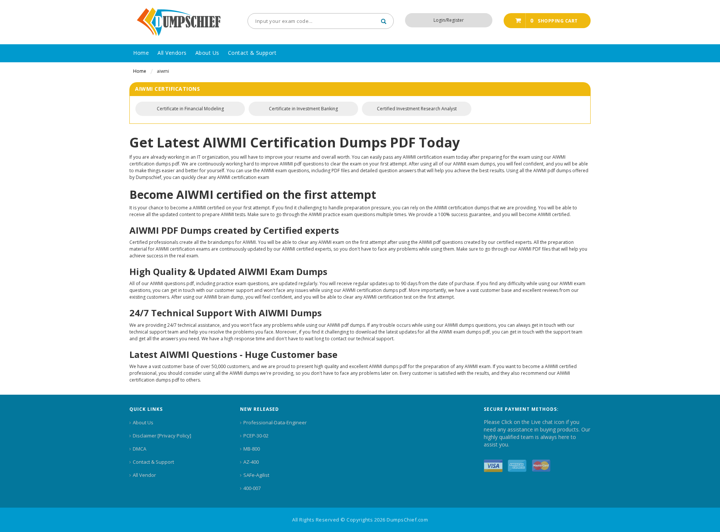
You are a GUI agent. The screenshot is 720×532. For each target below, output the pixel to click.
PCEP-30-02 (255, 435)
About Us (143, 422)
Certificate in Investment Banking (303, 108)
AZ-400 (251, 461)
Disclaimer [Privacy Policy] (162, 435)
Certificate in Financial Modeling (190, 108)
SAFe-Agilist (256, 475)
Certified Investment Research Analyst (417, 108)
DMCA (139, 448)
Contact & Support (153, 461)
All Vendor (144, 475)
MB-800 (251, 448)
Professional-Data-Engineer (275, 422)
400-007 (252, 488)
